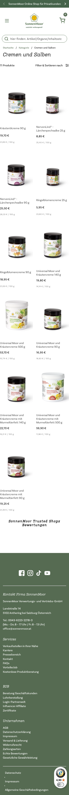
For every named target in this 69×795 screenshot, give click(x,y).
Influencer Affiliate (14, 706)
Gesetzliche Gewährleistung (20, 757)
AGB (5, 727)
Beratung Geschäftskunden (20, 693)
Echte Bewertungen (15, 753)
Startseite (8, 47)
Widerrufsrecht (12, 745)
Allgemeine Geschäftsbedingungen (26, 790)
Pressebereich (12, 654)
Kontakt (8, 659)
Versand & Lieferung (15, 740)
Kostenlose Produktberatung (21, 671)
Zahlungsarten (12, 749)
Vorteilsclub (10, 667)
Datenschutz (13, 772)
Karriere (8, 650)
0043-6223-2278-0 (20, 620)
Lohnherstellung (13, 697)
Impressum (10, 736)
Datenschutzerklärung (17, 732)
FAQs (6, 663)
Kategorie (24, 47)
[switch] (60, 785)
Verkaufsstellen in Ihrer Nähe (20, 646)
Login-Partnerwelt (14, 702)
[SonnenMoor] (34, 20)
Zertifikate (9, 710)
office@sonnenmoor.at (17, 628)
